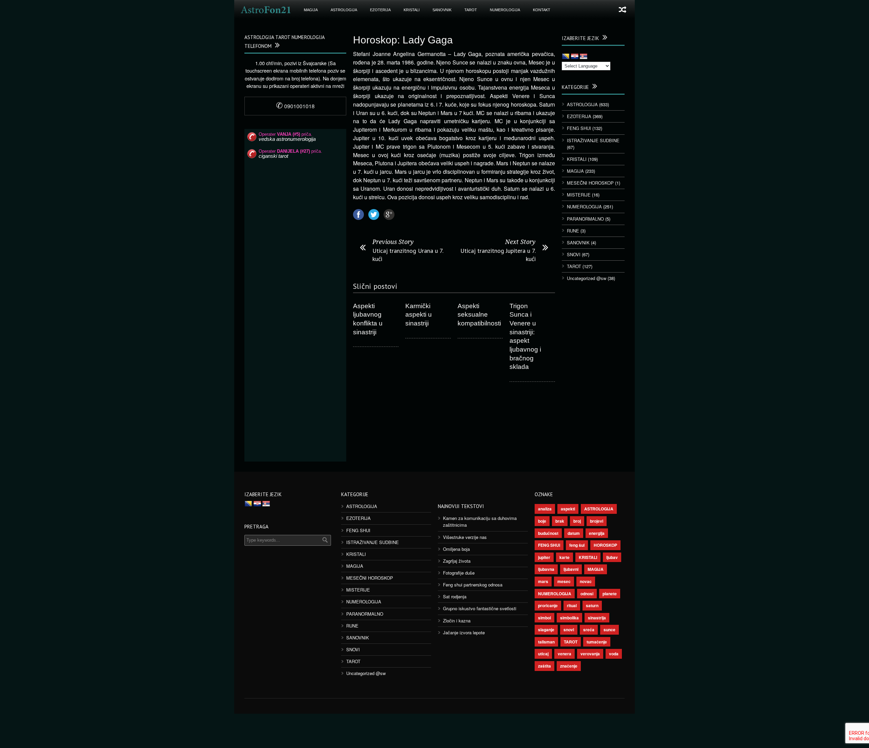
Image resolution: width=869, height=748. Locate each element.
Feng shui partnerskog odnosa (472, 584)
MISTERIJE (579, 194)
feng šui (577, 545)
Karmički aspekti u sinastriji (418, 314)
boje (542, 521)
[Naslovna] (265, 9)
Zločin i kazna (456, 620)
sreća (588, 630)
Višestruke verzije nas (465, 537)
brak (559, 521)
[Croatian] (575, 56)
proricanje (548, 605)
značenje (568, 666)
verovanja (590, 654)
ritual (572, 605)
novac (586, 581)
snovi (568, 630)
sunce (609, 630)
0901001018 (295, 106)
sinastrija (597, 618)
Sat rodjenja (454, 596)
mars (543, 581)
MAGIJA (311, 10)
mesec (564, 581)
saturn (592, 605)
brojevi (596, 521)
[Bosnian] (566, 56)
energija (597, 533)
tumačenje (597, 642)
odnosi (586, 594)
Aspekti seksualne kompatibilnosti (479, 314)
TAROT (470, 10)
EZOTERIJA (380, 10)
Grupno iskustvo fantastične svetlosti (479, 608)
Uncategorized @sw (586, 278)
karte (564, 557)
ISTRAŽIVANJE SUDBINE (593, 140)
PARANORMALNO (585, 219)
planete (610, 594)
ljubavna (546, 569)
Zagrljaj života (456, 561)
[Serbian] (583, 56)
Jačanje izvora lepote (464, 632)
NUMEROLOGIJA (505, 10)
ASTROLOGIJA (344, 10)
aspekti (568, 509)
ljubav (612, 557)
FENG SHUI (579, 128)
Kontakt (541, 10)
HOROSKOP (605, 545)
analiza (545, 509)
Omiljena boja (456, 549)
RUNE (573, 230)
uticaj (543, 654)
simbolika (569, 618)
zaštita (544, 666)
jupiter (544, 557)
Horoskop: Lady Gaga (403, 39)
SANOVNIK (441, 10)
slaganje (546, 630)
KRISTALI (412, 10)
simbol (544, 618)
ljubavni (570, 569)
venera (564, 654)
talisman (546, 642)
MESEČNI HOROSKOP (590, 183)
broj (577, 521)
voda (613, 654)
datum (574, 533)
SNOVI (573, 254)
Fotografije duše (459, 572)
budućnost (548, 533)
